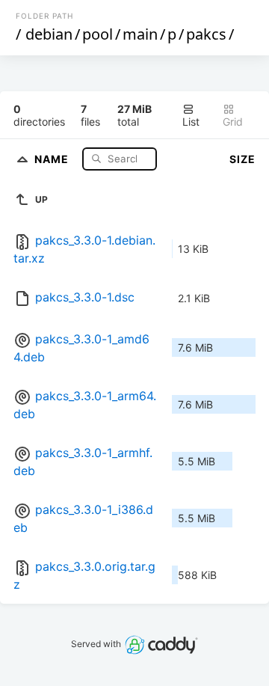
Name (53, 158)
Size (242, 159)
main (140, 34)
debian (48, 34)
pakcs (206, 34)
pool (97, 34)
